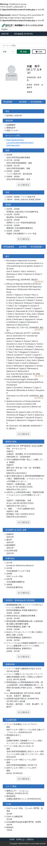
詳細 (40, 51)
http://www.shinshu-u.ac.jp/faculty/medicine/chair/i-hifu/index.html (20, 143)
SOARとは (20, 839)
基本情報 (22, 101)
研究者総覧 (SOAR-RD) (23, 34)
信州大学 (5, 34)
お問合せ (30, 839)
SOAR (12, 839)
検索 (25, 51)
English (4, 29)
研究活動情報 (36, 101)
